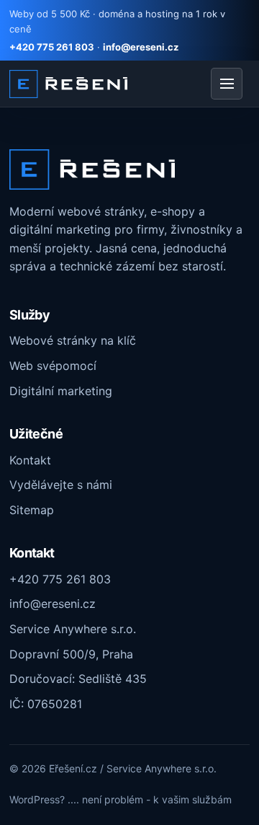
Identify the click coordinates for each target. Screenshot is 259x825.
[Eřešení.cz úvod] (68, 84)
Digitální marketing (60, 391)
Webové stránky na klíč (72, 340)
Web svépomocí (52, 365)
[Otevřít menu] (226, 84)
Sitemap (31, 510)
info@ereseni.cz (140, 47)
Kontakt (30, 460)
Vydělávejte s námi (60, 484)
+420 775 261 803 (51, 47)
